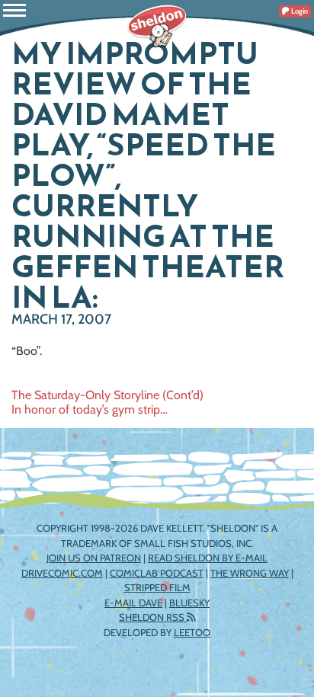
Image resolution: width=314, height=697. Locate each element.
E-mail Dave (133, 602)
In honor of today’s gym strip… (89, 409)
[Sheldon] (157, 27)
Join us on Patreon (93, 558)
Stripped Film (157, 587)
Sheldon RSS (153, 617)
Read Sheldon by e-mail (208, 558)
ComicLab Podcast (156, 573)
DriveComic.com (62, 573)
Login (299, 11)
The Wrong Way (249, 573)
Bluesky (189, 602)
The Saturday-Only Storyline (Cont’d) (107, 395)
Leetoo (192, 632)
